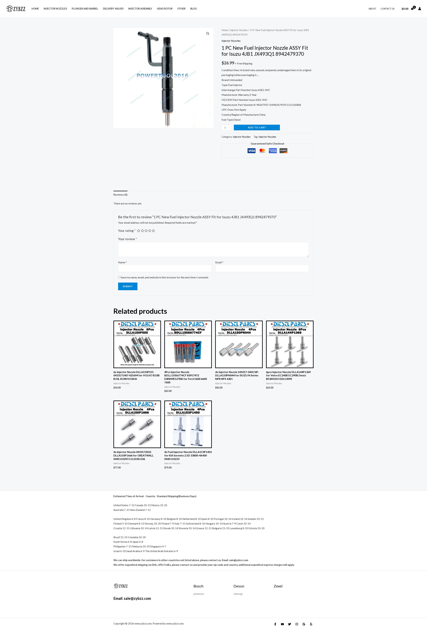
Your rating (126, 230)
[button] (208, 34)
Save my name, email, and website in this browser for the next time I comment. (165, 277)
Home (35, 8)
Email (219, 262)
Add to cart (257, 127)
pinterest (198, 593)
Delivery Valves (113, 8)
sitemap (238, 593)
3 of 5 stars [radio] (146, 230)
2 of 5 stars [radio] (142, 230)
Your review (127, 239)
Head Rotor (164, 8)
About (372, 8)
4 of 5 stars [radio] (149, 230)
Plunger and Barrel (85, 8)
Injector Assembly (140, 8)
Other (181, 8)
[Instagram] (296, 624)
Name (122, 262)
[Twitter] (289, 624)
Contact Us (387, 8)
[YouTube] (282, 624)
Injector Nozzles (55, 8)
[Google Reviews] (303, 624)
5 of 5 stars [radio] (153, 230)
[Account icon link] (419, 8)
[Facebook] (275, 624)
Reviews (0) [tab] (120, 194)
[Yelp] (311, 624)
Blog (193, 8)
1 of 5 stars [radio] (138, 230)
